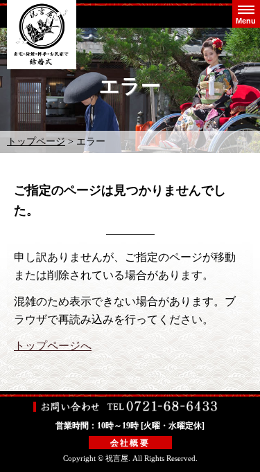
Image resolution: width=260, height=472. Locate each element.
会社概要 (130, 443)
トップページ (36, 141)
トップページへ (53, 346)
